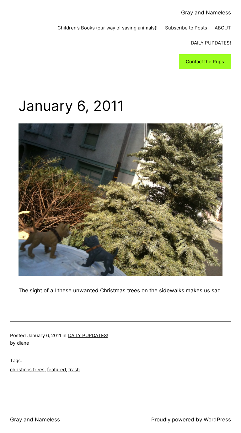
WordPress (217, 419)
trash (74, 370)
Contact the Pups (205, 62)
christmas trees (27, 370)
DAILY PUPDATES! (88, 335)
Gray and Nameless (206, 12)
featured (56, 370)
